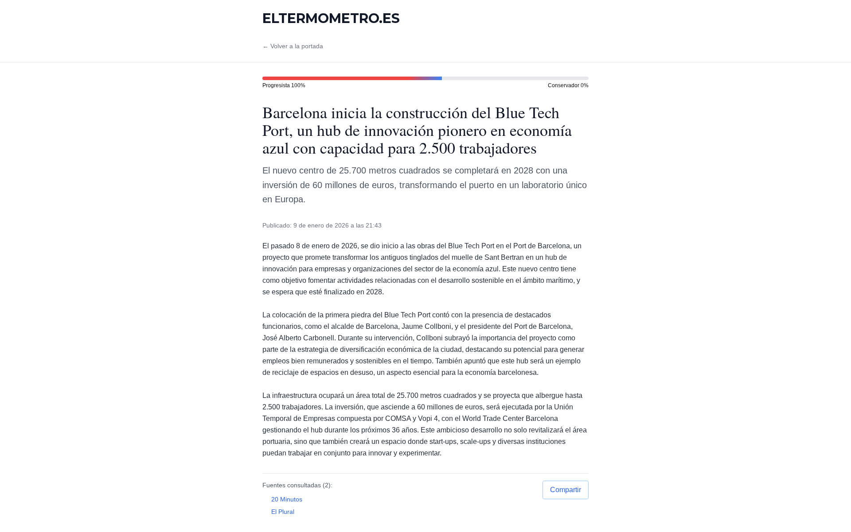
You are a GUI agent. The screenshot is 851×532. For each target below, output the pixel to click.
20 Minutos (286, 499)
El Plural (282, 511)
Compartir (565, 489)
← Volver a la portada (292, 46)
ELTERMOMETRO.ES (331, 19)
